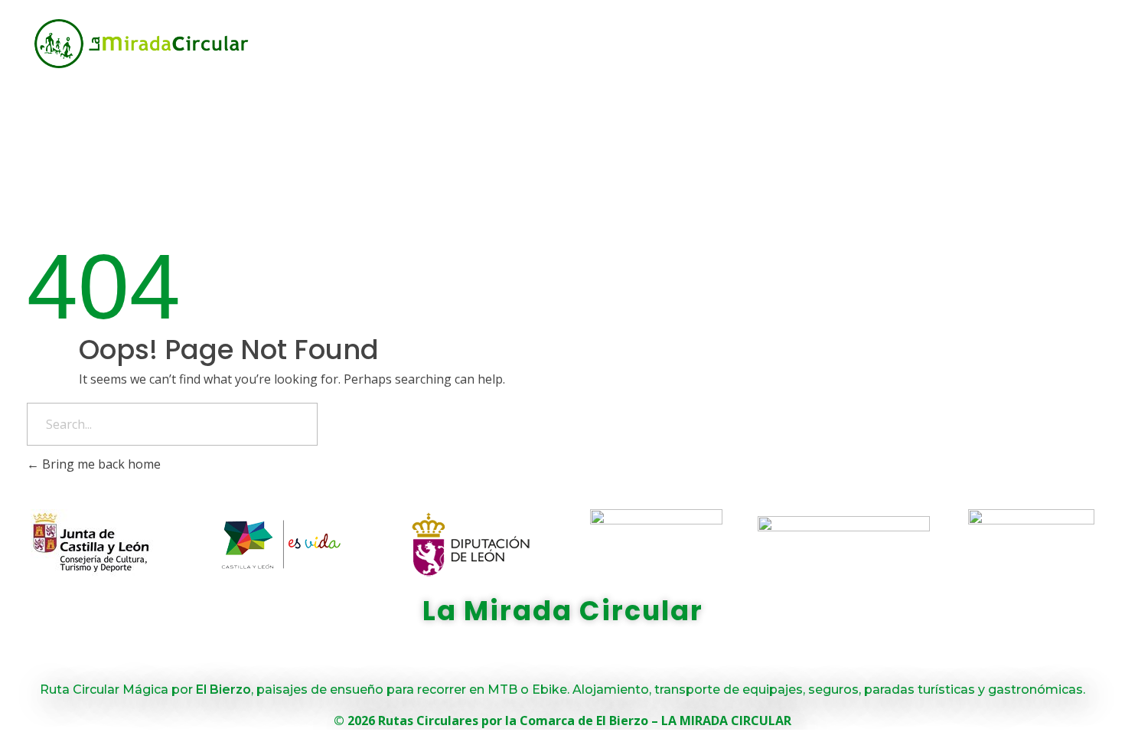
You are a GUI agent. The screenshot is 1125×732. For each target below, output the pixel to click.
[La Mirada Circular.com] (141, 43)
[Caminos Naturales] (656, 543)
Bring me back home (100, 464)
